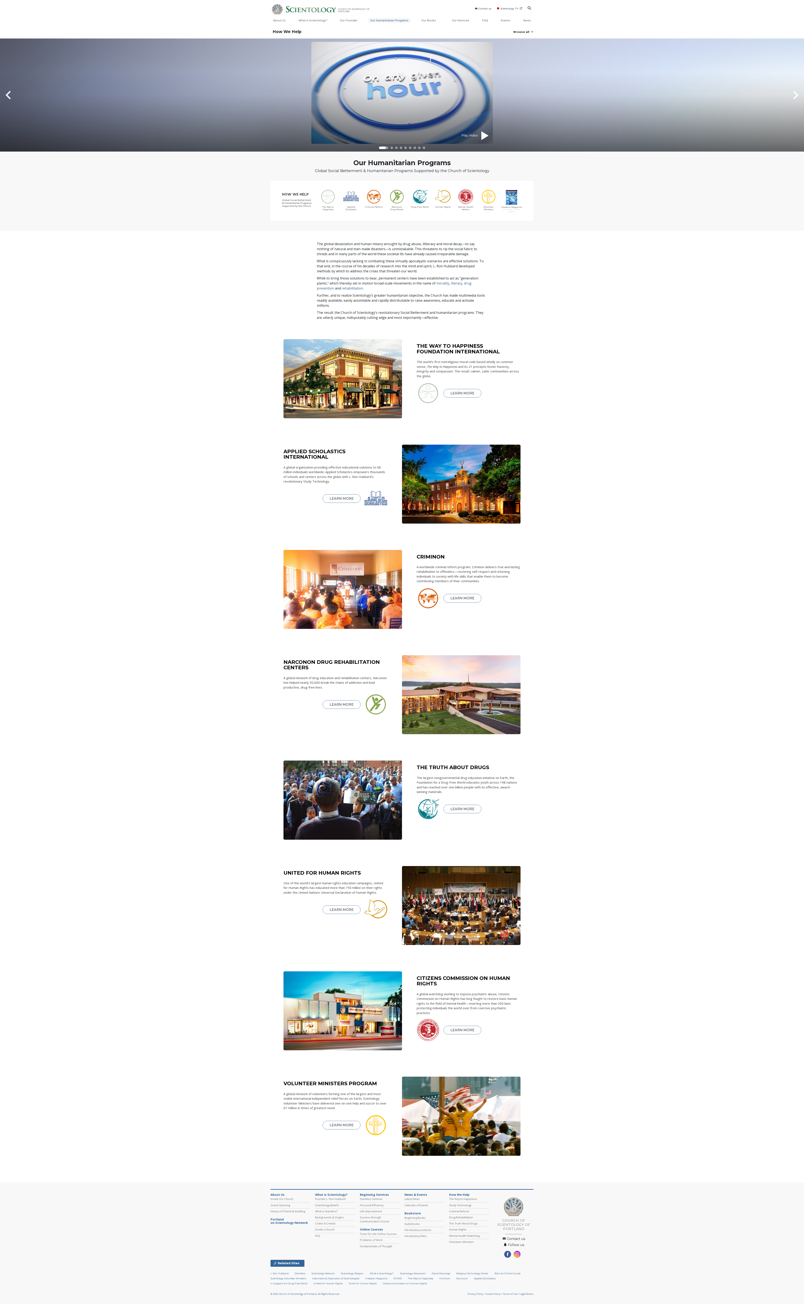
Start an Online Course (507, 1273)
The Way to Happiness (463, 1199)
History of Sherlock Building (288, 1211)
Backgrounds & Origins (329, 1217)
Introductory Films (416, 1236)
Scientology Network (323, 1273)
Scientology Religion (352, 1273)
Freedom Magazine (376, 1278)
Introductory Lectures (418, 1230)
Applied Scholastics (485, 1278)
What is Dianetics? (326, 1211)
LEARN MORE (462, 393)
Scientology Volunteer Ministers (288, 1278)
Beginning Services (374, 1194)
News (527, 20)
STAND (397, 1278)
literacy (456, 283)
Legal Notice (526, 1293)
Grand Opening (280, 1205)
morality (442, 283)
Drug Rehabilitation (461, 1217)
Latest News (412, 1199)
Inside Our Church (282, 1199)
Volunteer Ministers (461, 1242)
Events (505, 20)
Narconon (462, 1278)
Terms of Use (510, 1293)
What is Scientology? (312, 20)
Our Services (460, 20)
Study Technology (460, 1205)
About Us (279, 20)
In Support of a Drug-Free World (289, 1283)
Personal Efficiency (372, 1205)
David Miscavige (441, 1273)
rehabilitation (352, 288)
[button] (383, 148)
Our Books (429, 20)
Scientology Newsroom (413, 1273)
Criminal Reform (459, 1211)
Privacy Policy (475, 1293)
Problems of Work (371, 1240)
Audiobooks (412, 1224)
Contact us (484, 8)
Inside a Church (325, 1229)
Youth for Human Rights (363, 1283)
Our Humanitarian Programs (389, 20)
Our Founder (348, 20)
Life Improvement (371, 1211)
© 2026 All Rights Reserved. (305, 1293)
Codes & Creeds (325, 1223)
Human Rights (457, 1229)
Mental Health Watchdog (464, 1236)
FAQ (485, 20)
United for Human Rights (328, 1283)
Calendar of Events (416, 1205)
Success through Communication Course (374, 1219)
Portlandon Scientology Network (289, 1221)
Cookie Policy (492, 1293)
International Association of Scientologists (335, 1278)
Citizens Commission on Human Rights (405, 1283)
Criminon (444, 1278)
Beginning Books (415, 1218)
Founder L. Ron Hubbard (330, 1199)
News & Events (416, 1194)
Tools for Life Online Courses (378, 1234)
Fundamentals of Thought (376, 1246)
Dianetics (300, 1273)
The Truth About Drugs (463, 1223)
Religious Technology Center (472, 1273)
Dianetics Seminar (371, 1199)
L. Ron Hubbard (280, 1273)
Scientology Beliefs (327, 1205)
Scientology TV (509, 8)
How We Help (287, 31)
